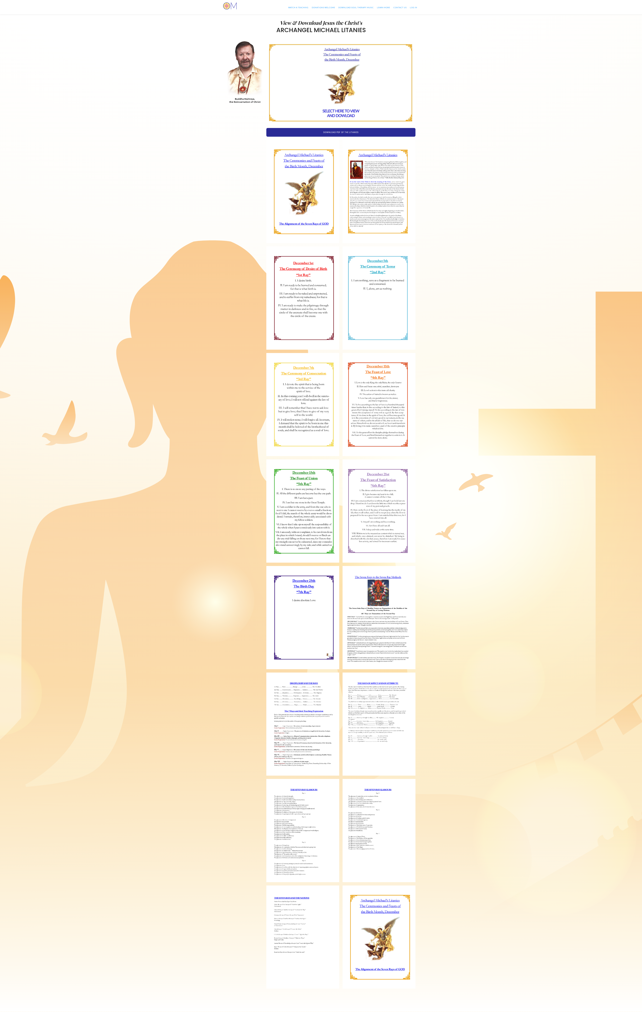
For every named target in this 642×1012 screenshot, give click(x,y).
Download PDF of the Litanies (341, 132)
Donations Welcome (323, 7)
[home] (230, 6)
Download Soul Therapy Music (356, 7)
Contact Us (400, 7)
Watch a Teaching (298, 7)
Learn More (383, 7)
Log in (413, 7)
